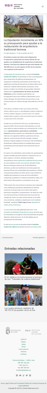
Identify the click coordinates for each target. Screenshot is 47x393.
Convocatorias (23, 349)
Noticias (23, 351)
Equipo (23, 342)
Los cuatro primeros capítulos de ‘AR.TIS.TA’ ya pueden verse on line (20, 309)
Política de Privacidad (16, 383)
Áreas (23, 347)
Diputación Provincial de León (15, 74)
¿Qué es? (24, 339)
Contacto (23, 354)
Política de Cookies (30, 383)
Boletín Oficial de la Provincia (23, 212)
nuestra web (37, 227)
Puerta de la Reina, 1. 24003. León (24, 360)
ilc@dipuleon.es (25, 370)
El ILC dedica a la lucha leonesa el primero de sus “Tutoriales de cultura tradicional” (23, 278)
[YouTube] (20, 375)
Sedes (24, 344)
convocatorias (15, 224)
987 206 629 (25, 363)
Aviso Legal (4, 383)
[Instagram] (30, 375)
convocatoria (24, 163)
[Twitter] (27, 375)
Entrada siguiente (39, 237)
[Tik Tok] (23, 375)
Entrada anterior (7, 237)
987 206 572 (24, 365)
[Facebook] (17, 375)
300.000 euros (24, 123)
